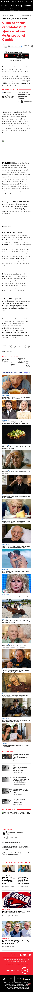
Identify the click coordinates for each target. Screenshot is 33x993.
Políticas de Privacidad (23, 990)
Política (12, 15)
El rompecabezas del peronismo (12, 842)
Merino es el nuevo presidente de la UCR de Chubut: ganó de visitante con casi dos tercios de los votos (16, 848)
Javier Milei (15, 1)
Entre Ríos (16, 961)
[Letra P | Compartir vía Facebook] (20, 346)
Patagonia (18, 964)
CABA (27, 959)
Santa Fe (9, 961)
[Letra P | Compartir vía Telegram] (24, 346)
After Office (10, 351)
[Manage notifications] (29, 984)
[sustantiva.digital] (26, 979)
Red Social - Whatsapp (29, 955)
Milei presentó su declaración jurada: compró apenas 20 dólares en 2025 (16, 853)
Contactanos (5, 955)
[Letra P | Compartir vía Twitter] (15, 346)
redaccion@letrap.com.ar (23, 988)
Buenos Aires (21, 959)
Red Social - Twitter (11, 955)
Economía (13, 959)
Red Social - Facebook (16, 955)
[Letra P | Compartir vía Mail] (29, 346)
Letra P (6, 15)
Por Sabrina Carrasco (5, 46)
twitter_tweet (6, 226)
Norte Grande (9, 964)
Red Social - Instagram (20, 955)
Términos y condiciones (11, 990)
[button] (16, 149)
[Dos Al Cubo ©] (7, 979)
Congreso (25, 964)
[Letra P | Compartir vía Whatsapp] (10, 346)
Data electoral (15, 9)
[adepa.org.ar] (19, 979)
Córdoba (23, 961)
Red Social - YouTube (24, 955)
